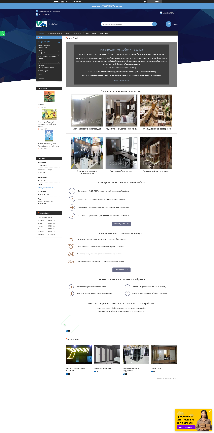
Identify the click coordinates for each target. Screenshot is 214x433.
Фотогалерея (91, 33)
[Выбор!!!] (49, 96)
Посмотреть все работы (165, 378)
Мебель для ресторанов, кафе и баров (47, 52)
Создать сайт (69, 1)
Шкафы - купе (156, 368)
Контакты (77, 33)
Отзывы (41, 78)
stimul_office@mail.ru (45, 188)
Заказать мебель (121, 270)
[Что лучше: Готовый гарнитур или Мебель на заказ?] (49, 114)
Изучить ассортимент (121, 80)
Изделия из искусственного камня (46, 66)
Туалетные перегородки (103, 368)
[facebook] (67, 331)
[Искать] (154, 24)
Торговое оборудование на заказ (47, 57)
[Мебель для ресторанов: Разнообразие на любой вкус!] (49, 136)
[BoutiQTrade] (41, 23)
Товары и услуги (54, 33)
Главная (41, 33)
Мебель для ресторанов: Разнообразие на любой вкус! (48, 145)
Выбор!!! (41, 105)
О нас (68, 33)
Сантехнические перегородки (44, 46)
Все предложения (121, 224)
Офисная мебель (45, 62)
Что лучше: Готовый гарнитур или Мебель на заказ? (47, 124)
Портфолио (104, 33)
